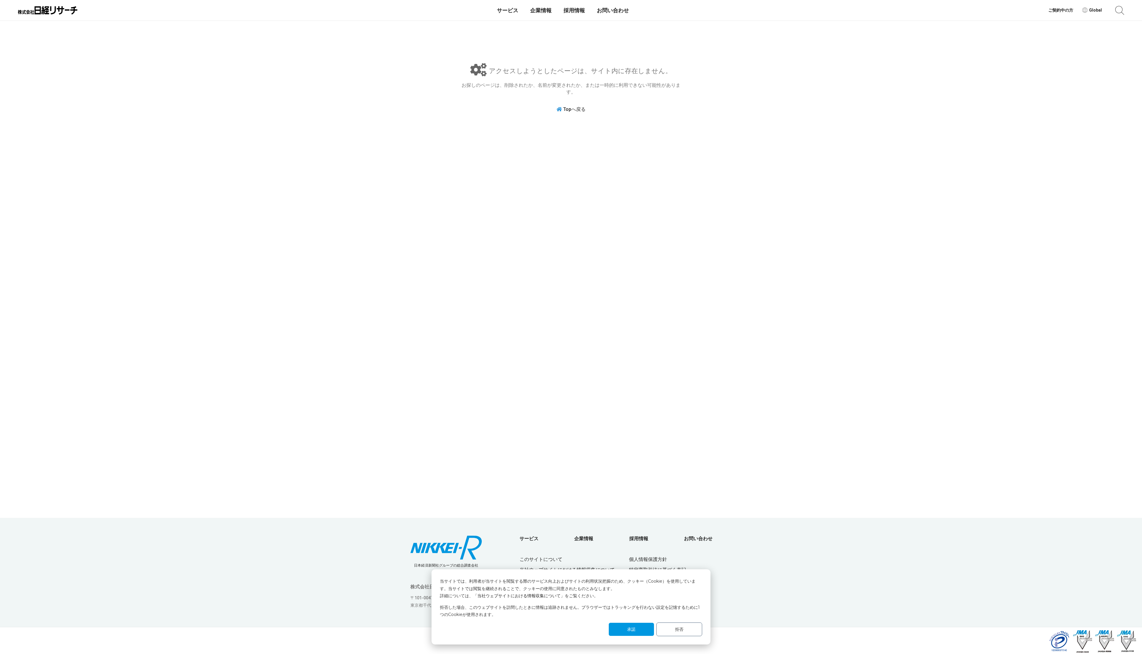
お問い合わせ (613, 10)
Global (1095, 10)
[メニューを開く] (1119, 10)
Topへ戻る (574, 109)
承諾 (631, 629)
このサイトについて (541, 559)
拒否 (679, 629)
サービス (507, 10)
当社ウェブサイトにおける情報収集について (519, 595)
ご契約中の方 (1060, 10)
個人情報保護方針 (648, 559)
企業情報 (541, 10)
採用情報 (574, 10)
